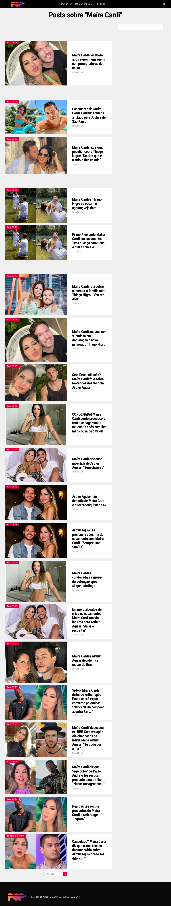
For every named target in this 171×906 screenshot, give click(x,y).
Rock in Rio (66, 4)
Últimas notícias (83, 4)
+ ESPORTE (103, 4)
